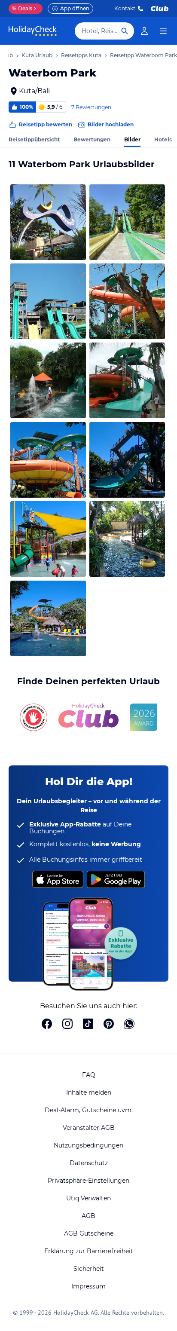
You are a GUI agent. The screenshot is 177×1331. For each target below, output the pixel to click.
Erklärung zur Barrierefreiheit (88, 1251)
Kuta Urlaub (36, 55)
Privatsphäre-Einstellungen (88, 1180)
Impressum (88, 1286)
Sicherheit (88, 1269)
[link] (144, 31)
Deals (22, 8)
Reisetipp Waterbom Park (143, 55)
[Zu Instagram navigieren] (67, 1024)
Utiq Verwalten (88, 1198)
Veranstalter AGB (89, 1128)
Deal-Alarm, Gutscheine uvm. (89, 1110)
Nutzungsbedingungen (88, 1145)
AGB (88, 1216)
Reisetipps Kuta (81, 55)
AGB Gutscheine (88, 1233)
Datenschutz (89, 1163)
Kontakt (124, 8)
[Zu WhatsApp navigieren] (129, 1024)
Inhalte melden (88, 1092)
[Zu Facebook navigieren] (47, 1024)
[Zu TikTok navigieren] (88, 1024)
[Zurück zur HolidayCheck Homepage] (33, 31)
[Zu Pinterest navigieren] (109, 1024)
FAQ (88, 1075)
